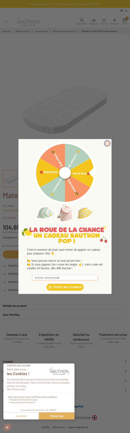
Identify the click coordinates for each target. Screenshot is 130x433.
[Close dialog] (107, 143)
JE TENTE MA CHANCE (65, 287)
